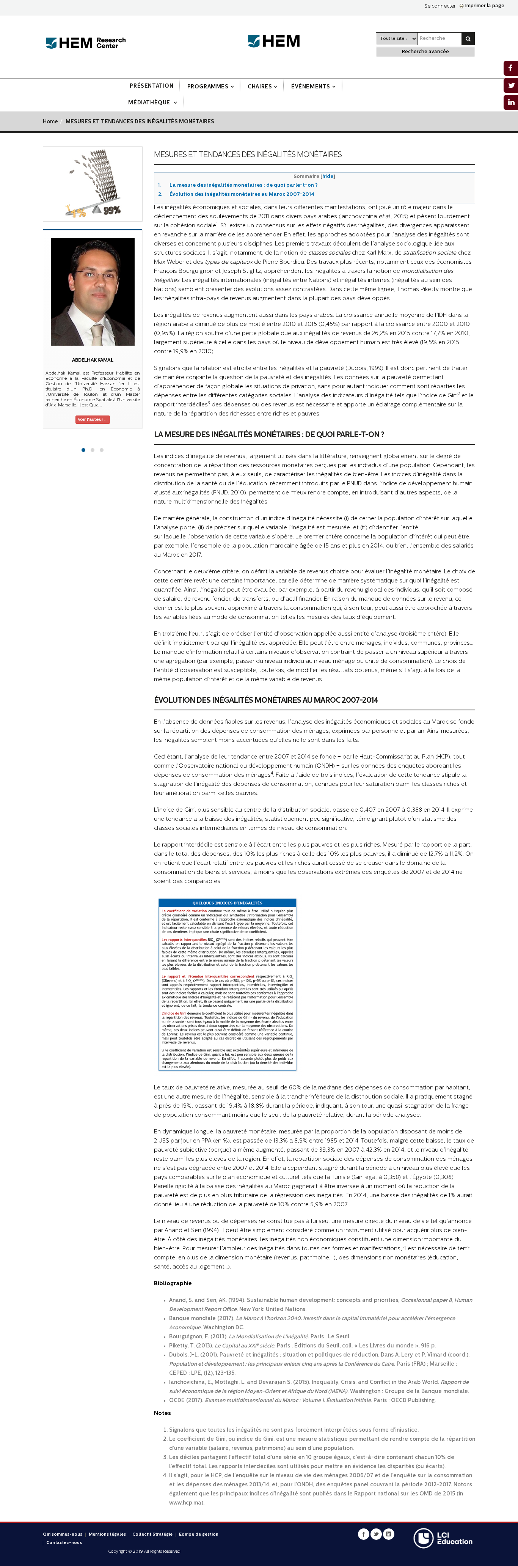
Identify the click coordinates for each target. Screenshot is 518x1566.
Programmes (208, 87)
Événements (310, 87)
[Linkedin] (388, 1534)
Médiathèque (149, 103)
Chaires (260, 87)
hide (327, 176)
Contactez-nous (64, 1543)
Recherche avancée (425, 51)
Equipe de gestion (198, 1535)
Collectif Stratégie (152, 1535)
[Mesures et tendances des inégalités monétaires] (93, 184)
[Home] (86, 43)
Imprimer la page (484, 5)
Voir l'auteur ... (93, 419)
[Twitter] (376, 1534)
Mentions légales (107, 1535)
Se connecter (439, 6)
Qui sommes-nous (62, 1535)
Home (50, 122)
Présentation (151, 86)
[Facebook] (363, 1534)
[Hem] (277, 41)
